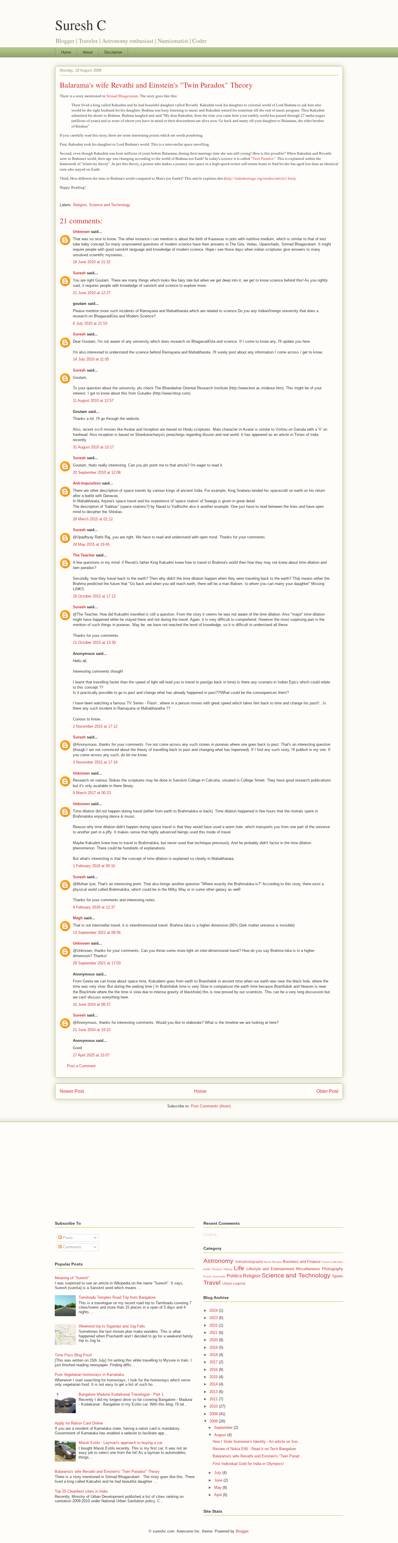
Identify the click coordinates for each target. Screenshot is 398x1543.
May (218, 1487)
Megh (78, 918)
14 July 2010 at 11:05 (91, 359)
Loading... (211, 1234)
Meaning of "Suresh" (72, 1278)
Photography (332, 1269)
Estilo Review (212, 1269)
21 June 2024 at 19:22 (91, 1030)
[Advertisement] (199, 1171)
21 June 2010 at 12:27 (91, 293)
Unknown (81, 231)
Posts (67, 1238)
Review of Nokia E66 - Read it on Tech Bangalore (254, 1449)
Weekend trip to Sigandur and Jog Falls (112, 1326)
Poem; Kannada (214, 1276)
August (220, 1435)
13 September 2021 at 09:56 (97, 932)
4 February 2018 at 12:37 (94, 907)
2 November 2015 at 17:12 (95, 726)
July (218, 1472)
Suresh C (80, 24)
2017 (214, 1362)
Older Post (327, 1091)
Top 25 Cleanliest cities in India (81, 1491)
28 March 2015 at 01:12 (93, 519)
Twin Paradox (263, 158)
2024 (214, 1310)
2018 (214, 1355)
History (228, 1269)
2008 (214, 1421)
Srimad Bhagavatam (122, 96)
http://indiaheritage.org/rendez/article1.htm (259, 178)
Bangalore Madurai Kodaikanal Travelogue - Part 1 (121, 1394)
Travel (212, 1282)
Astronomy (218, 1260)
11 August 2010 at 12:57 (93, 400)
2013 (214, 1392)
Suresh (79, 273)
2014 (214, 1384)
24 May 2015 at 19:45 (91, 544)
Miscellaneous (308, 1269)
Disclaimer (113, 52)
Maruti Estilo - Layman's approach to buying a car (120, 1443)
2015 (214, 1377)
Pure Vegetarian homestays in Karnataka (89, 1374)
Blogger (242, 1531)
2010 (214, 1406)
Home (66, 52)
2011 (214, 1399)
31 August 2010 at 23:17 (93, 447)
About (88, 52)
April (218, 1495)
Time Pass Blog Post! (73, 1355)
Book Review (273, 1261)
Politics (234, 1275)
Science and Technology (109, 205)
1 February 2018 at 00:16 (94, 866)
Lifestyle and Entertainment (270, 1269)
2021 (214, 1332)
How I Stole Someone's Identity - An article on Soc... (257, 1441)
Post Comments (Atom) (211, 1106)
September (224, 1427)
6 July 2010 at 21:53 (90, 323)
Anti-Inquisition (87, 483)
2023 (214, 1318)
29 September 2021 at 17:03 (97, 963)
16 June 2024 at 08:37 (91, 1004)
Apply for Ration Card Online (79, 1423)
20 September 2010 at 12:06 (97, 472)
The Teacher (84, 555)
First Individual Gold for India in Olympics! (248, 1463)
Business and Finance (301, 1261)
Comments (71, 1247)
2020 (214, 1340)
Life (239, 1268)
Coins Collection (332, 1261)
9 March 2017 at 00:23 (92, 793)
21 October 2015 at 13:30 (94, 642)
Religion (80, 205)
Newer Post (72, 1091)
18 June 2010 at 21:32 (91, 262)
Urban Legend (233, 1283)
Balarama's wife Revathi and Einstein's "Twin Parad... (258, 1456)
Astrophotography (249, 1261)
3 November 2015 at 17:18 (95, 762)
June (218, 1480)
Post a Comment (81, 1066)
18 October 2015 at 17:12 (94, 596)
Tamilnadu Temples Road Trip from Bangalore (117, 1297)
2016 (214, 1369)
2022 (214, 1325)
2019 (214, 1347)
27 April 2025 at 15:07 (91, 1055)
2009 (214, 1414)
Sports (337, 1276)
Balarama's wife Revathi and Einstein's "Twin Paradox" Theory (156, 85)
